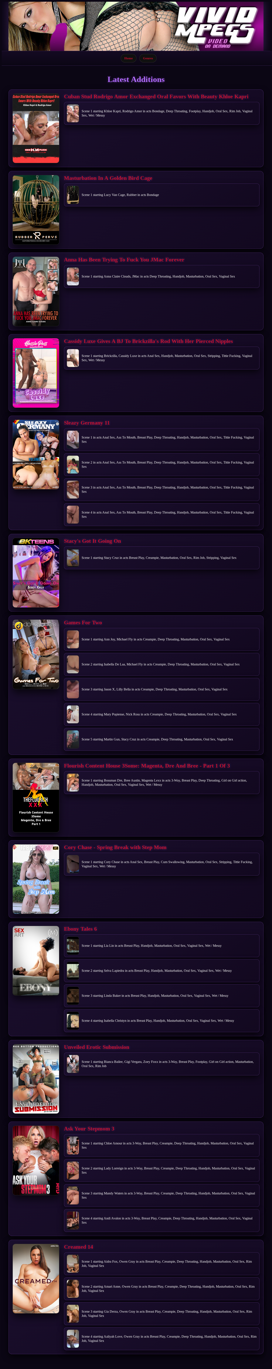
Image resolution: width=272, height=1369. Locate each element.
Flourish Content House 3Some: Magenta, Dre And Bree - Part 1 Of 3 (147, 766)
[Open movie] (36, 128)
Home (128, 58)
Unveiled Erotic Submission (96, 1047)
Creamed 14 (78, 1247)
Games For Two (83, 622)
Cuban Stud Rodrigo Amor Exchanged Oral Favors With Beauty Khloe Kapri (156, 96)
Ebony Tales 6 (80, 929)
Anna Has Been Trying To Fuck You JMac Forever (124, 260)
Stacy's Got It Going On (92, 541)
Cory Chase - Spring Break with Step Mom (115, 847)
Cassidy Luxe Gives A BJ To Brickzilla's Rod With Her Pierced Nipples (148, 341)
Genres (148, 58)
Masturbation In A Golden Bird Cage (108, 178)
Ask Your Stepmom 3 (89, 1129)
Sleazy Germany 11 (87, 423)
